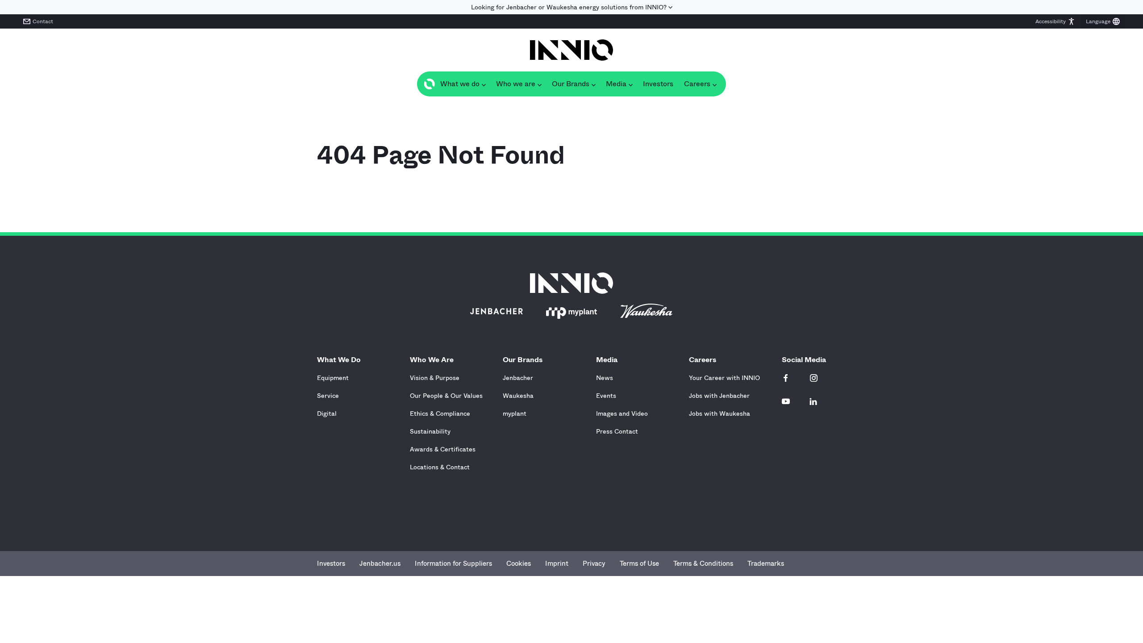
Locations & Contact (440, 467)
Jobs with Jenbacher (719, 395)
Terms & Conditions (703, 563)
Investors (331, 563)
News (604, 377)
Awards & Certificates (443, 449)
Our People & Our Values (446, 395)
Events (606, 395)
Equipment (333, 377)
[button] (1055, 21)
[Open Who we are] (539, 84)
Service (328, 395)
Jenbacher (518, 377)
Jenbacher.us (379, 563)
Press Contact (617, 431)
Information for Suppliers (453, 563)
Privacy (594, 563)
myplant (514, 413)
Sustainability (430, 431)
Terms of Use (639, 563)
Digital (327, 413)
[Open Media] (630, 84)
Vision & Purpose (434, 377)
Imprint (556, 563)
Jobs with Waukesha (719, 413)
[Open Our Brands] (593, 84)
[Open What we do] (483, 84)
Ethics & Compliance (440, 413)
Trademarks (765, 563)
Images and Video (622, 413)
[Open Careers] (714, 84)
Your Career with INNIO (724, 377)
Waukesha (518, 395)
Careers (702, 360)
